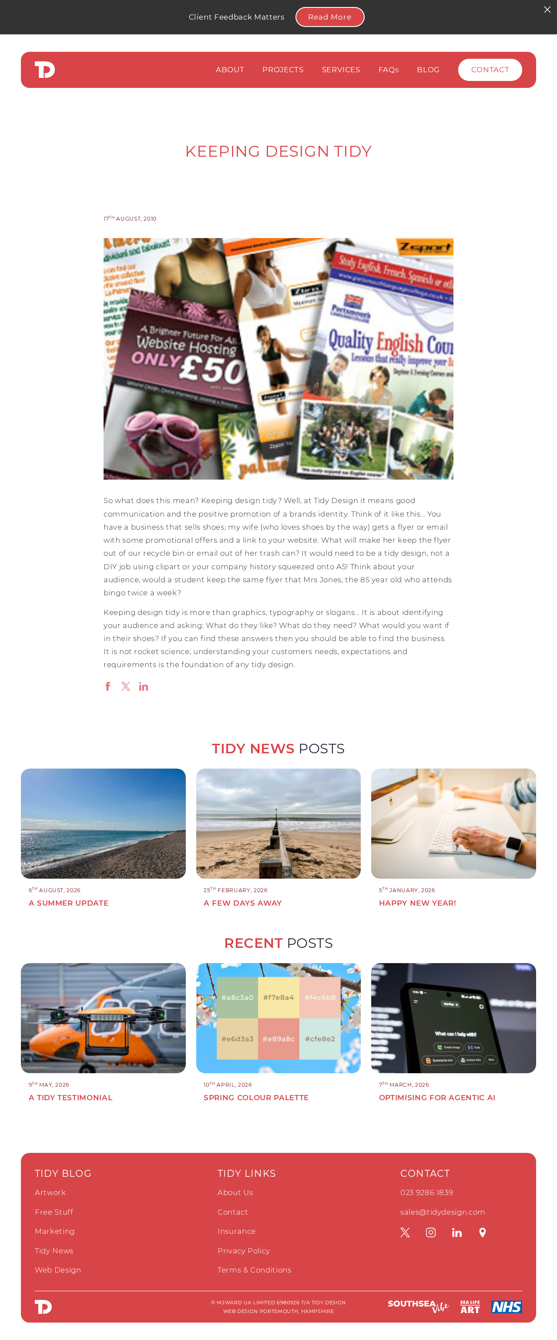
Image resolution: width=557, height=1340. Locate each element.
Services (341, 69)
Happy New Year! (417, 903)
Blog (428, 69)
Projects (282, 69)
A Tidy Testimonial (71, 1097)
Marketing (55, 1231)
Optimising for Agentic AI (437, 1097)
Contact (490, 69)
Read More (330, 17)
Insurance (237, 1231)
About (230, 69)
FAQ (389, 69)
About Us (235, 1192)
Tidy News (54, 1250)
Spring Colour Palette (256, 1097)
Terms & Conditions (255, 1270)
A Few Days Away (243, 903)
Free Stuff (54, 1212)
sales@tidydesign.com (443, 1212)
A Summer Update (69, 903)
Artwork (50, 1192)
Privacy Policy (244, 1250)
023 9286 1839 (426, 1192)
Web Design (58, 1270)
